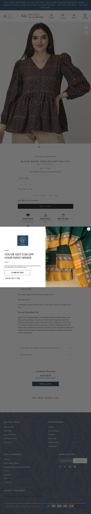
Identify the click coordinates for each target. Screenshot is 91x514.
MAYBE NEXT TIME (12, 278)
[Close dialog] (88, 229)
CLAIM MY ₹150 (17, 273)
